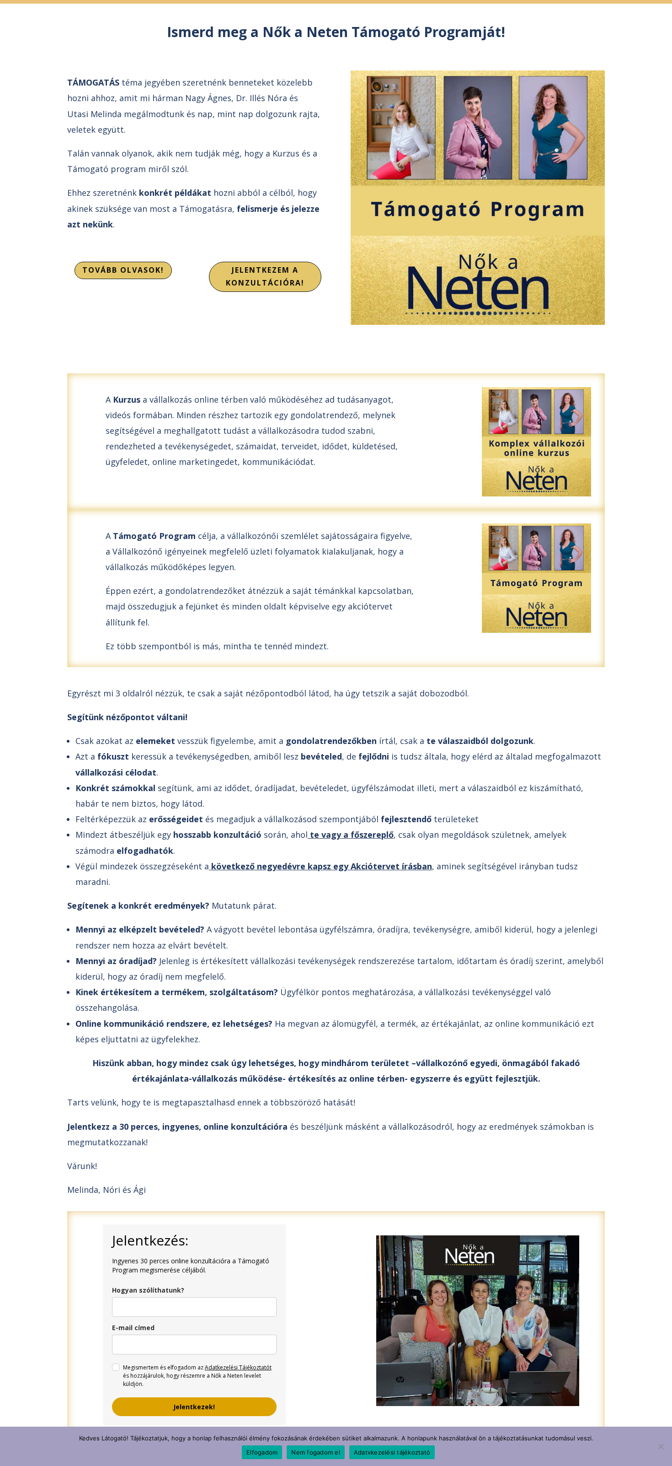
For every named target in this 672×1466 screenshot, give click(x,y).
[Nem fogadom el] (660, 1446)
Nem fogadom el (315, 1452)
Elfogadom (261, 1452)
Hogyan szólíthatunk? (148, 1290)
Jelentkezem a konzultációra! (265, 276)
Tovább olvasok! (123, 270)
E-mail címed (133, 1327)
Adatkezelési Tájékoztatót (238, 1367)
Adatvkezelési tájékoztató (392, 1452)
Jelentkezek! (194, 1406)
